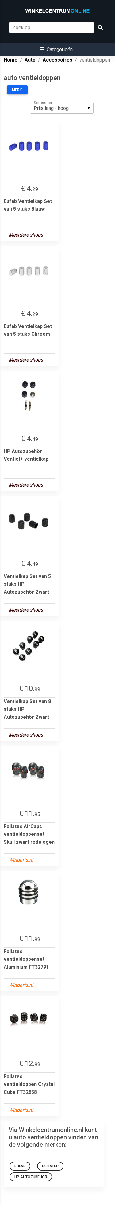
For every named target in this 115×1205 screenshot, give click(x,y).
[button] (56, 49)
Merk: (17, 90)
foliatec (50, 1166)
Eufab (19, 1166)
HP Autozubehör (30, 1177)
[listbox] (62, 108)
